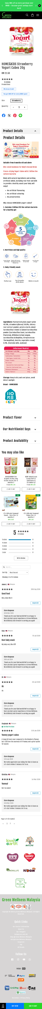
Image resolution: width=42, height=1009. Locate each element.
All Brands (21, 947)
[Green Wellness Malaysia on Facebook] (12, 960)
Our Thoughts (21, 932)
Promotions (6, 84)
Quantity (5, 106)
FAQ (21, 944)
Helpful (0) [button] (35, 603)
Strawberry (16, 101)
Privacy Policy (25, 998)
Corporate (21, 942)
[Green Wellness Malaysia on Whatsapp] (29, 960)
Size (3, 100)
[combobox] (19, 572)
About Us (21, 929)
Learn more (14, 10)
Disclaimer (15, 998)
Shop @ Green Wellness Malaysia (21, 937)
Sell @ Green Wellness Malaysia (21, 939)
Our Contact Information (21, 926)
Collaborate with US (21, 934)
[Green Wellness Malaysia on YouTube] (24, 960)
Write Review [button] (21, 558)
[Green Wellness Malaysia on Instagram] (18, 960)
